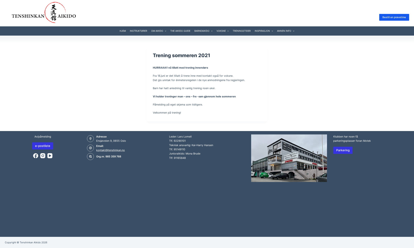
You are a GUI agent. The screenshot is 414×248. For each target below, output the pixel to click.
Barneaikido (201, 30)
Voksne (221, 30)
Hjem (123, 30)
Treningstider (242, 30)
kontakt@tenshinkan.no (110, 150)
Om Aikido (157, 30)
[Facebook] (35, 155)
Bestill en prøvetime (394, 17)
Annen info (284, 30)
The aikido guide (180, 30)
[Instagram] (42, 155)
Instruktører (138, 30)
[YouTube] (49, 155)
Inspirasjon (262, 30)
